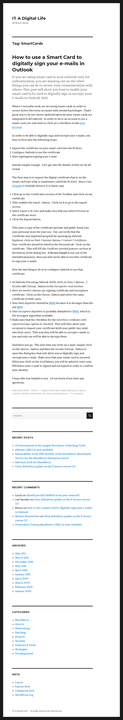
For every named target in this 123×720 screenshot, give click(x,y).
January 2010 (22, 574)
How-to (35, 390)
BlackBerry (22, 619)
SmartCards (35, 393)
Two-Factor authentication (55, 393)
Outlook (16, 393)
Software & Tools (25, 645)
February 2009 (24, 586)
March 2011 (21, 557)
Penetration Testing (27, 524)
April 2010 (21, 570)
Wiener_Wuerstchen (27, 516)
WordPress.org (24, 694)
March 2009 (22, 582)
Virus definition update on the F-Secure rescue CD (45, 466)
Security (20, 640)
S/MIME (24, 393)
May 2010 (20, 566)
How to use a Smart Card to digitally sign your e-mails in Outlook (48, 63)
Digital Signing (67, 390)
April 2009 (21, 578)
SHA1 (52, 303)
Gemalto (17, 185)
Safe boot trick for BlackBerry (33, 462)
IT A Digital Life (29, 18)
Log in (19, 682)
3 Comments (76, 393)
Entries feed (22, 686)
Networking (22, 628)
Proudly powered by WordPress (46, 711)
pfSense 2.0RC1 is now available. (34, 449)
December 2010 (24, 561)
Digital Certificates (50, 390)
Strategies (21, 649)
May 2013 (20, 553)
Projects (20, 636)
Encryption (80, 390)
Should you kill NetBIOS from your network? (53, 495)
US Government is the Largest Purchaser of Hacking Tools (50, 445)
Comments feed (24, 690)
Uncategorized (24, 653)
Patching (20, 632)
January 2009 (23, 591)
